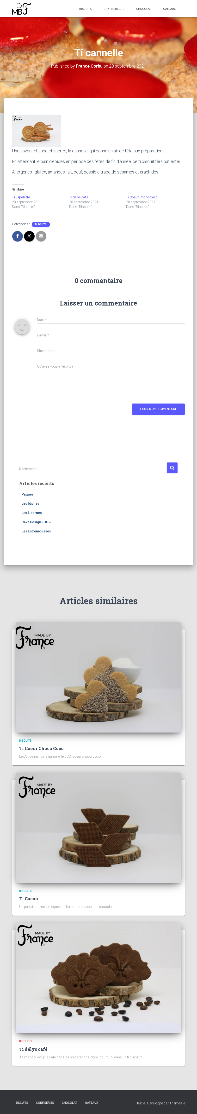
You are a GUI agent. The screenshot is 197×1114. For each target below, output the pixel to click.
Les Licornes (32, 513)
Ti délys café (78, 197)
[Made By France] (21, 9)
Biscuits (85, 9)
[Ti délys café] (98, 978)
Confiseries (113, 9)
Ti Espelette (21, 197)
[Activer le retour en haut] (187, 1104)
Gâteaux (170, 9)
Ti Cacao (28, 898)
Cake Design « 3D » (36, 522)
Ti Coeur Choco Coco (142, 197)
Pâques (28, 494)
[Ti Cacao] (98, 827)
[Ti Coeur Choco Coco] (98, 677)
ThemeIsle (177, 1103)
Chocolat (143, 9)
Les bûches (30, 503)
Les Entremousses (36, 531)
